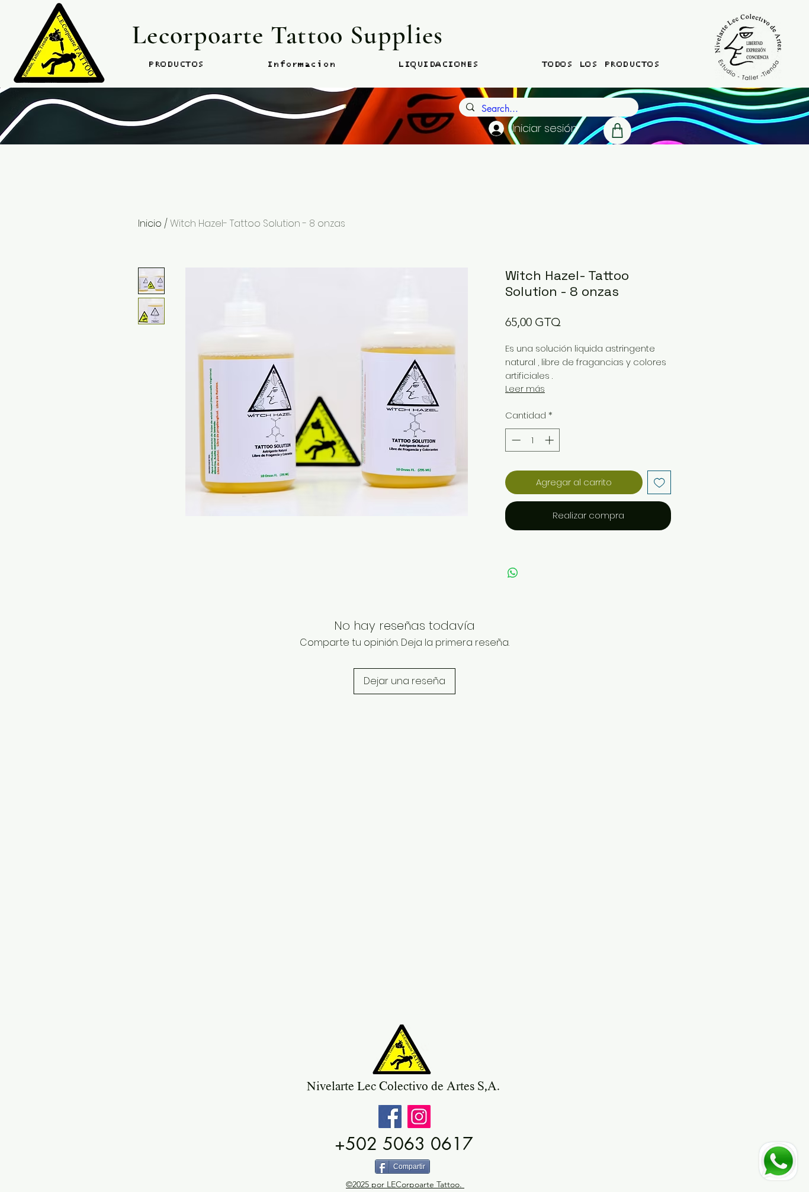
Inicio (150, 223)
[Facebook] (390, 1116)
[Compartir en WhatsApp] (513, 573)
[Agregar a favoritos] (659, 483)
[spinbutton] (532, 440)
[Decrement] (515, 440)
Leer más (525, 389)
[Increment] (550, 440)
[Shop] (617, 130)
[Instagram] (419, 1116)
